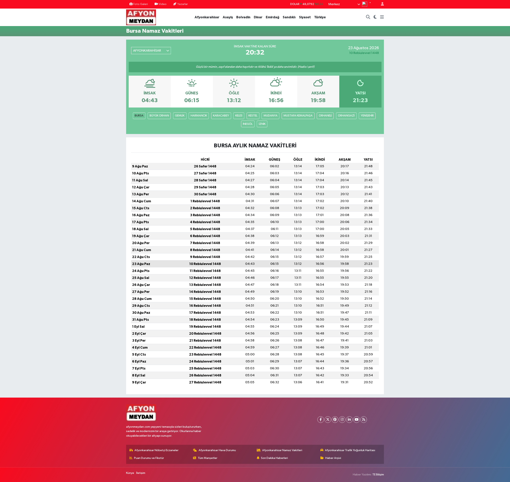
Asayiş (228, 17)
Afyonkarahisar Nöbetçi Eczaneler (156, 450)
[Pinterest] (335, 419)
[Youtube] (356, 419)
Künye (130, 472)
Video (163, 4)
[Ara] (368, 17)
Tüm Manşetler (207, 458)
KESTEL (252, 115)
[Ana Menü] (382, 17)
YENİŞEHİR (367, 115)
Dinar (258, 17)
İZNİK (262, 123)
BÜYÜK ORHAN (159, 115)
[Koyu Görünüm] (375, 17)
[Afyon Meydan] (141, 17)
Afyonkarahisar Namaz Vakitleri (282, 450)
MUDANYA (271, 115)
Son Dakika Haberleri (274, 458)
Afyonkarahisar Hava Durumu (217, 450)
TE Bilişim (378, 474)
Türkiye (320, 17)
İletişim (140, 472)
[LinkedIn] (349, 419)
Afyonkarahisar (207, 17)
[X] (328, 419)
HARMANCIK (199, 115)
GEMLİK (179, 115)
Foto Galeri (140, 4)
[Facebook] (320, 419)
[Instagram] (342, 419)
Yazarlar (182, 4)
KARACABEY (221, 115)
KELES (238, 115)
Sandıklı (289, 17)
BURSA (139, 115)
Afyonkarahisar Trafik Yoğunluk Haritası (350, 450)
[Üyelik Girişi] (381, 4)
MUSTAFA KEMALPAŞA (298, 115)
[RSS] (363, 419)
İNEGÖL (248, 123)
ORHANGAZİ (346, 115)
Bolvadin (243, 17)
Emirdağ (272, 17)
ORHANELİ (325, 115)
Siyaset (305, 17)
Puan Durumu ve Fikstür (149, 458)
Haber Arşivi (333, 458)
